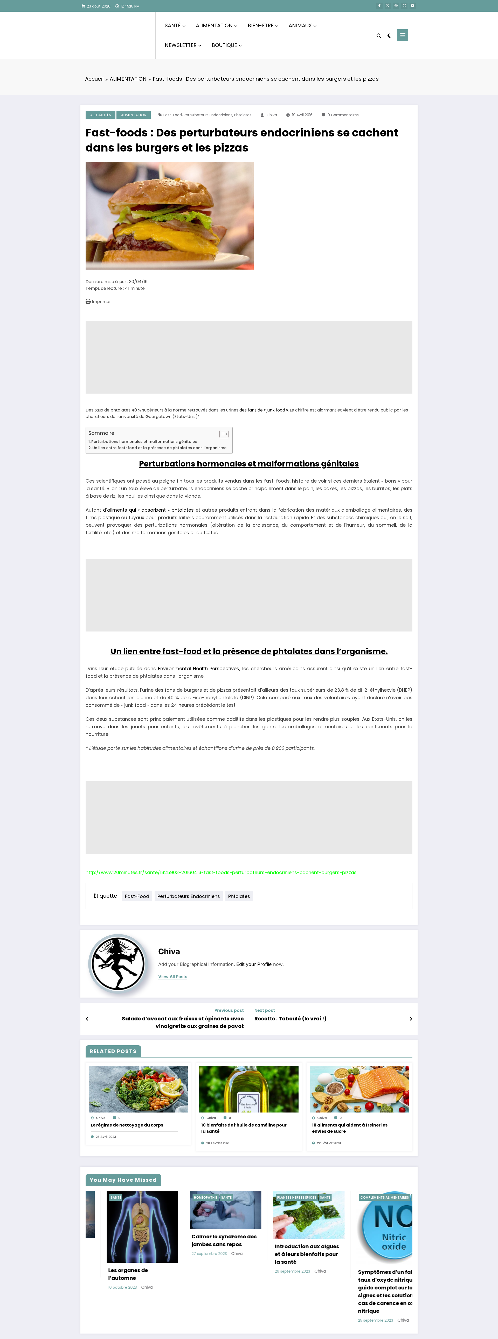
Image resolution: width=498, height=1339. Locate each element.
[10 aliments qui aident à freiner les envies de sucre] (359, 1089)
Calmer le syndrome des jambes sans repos (119, 1240)
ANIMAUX (300, 25)
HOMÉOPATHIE (101, 1197)
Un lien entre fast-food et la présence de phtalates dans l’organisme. (159, 447)
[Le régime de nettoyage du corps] (138, 1089)
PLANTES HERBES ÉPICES (192, 1197)
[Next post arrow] (410, 1019)
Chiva (272, 115)
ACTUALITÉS (100, 115)
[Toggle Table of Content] (221, 434)
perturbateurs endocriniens (208, 115)
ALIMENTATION (214, 25)
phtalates (242, 115)
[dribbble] (396, 6)
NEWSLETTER (181, 45)
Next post (264, 1010)
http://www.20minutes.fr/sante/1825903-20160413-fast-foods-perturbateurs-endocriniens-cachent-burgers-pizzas (221, 872)
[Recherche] (379, 35)
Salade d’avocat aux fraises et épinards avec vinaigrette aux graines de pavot (183, 1022)
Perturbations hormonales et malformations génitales (144, 441)
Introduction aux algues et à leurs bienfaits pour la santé (202, 1254)
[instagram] (404, 6)
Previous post (229, 1010)
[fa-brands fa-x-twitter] (388, 6)
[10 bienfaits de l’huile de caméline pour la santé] (248, 1089)
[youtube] (413, 6)
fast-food (172, 115)
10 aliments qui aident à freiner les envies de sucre (350, 1128)
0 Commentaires (343, 115)
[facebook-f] (379, 6)
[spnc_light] (389, 35)
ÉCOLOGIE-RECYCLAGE (358, 1197)
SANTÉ (173, 25)
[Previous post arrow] (87, 1019)
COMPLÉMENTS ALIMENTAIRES (280, 1197)
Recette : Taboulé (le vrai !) (290, 1018)
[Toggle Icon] (402, 35)
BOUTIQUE (224, 45)
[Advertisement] (241, 357)
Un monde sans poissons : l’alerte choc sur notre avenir (371, 1251)
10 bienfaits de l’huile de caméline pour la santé (244, 1128)
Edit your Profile (254, 964)
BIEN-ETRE (261, 25)
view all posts (172, 976)
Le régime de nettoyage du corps (127, 1125)
